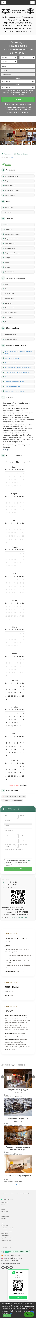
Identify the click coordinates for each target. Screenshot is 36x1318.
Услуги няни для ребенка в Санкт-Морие (17, 372)
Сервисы (3, 1218)
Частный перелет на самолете (14, 377)
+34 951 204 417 (15, 1255)
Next (34, 143)
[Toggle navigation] (32, 2)
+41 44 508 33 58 (15, 1260)
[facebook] (3, 1267)
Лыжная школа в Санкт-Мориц (14, 391)
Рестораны (4, 1214)
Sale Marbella (4, 1233)
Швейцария (18, 154)
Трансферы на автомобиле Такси (15, 381)
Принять (7, 1316)
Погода (3, 1204)
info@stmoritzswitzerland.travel (18, 917)
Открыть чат (18, 1297)
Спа (2, 1223)
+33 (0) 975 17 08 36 (16, 1258)
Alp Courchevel (5, 1235)
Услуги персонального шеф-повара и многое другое (18, 352)
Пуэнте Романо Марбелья (8, 1238)
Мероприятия (5, 1216)
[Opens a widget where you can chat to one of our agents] (29, 1314)
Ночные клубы (5, 1225)
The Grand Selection (6, 1231)
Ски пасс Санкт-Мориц (12, 358)
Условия (28, 860)
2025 (10, 462)
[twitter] (7, 1267)
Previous (2, 143)
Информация (4, 1202)
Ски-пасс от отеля (10, 363)
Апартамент (8, 154)
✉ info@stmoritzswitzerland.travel (10, 1263)
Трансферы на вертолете (12, 386)
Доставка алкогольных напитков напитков (18, 367)
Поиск (18, 99)
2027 (25, 462)
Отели (3, 1209)
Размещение (4, 1211)
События (3, 1221)
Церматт (26, 154)
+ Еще (6, 449)
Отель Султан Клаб (6, 1240)
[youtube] (11, 1267)
